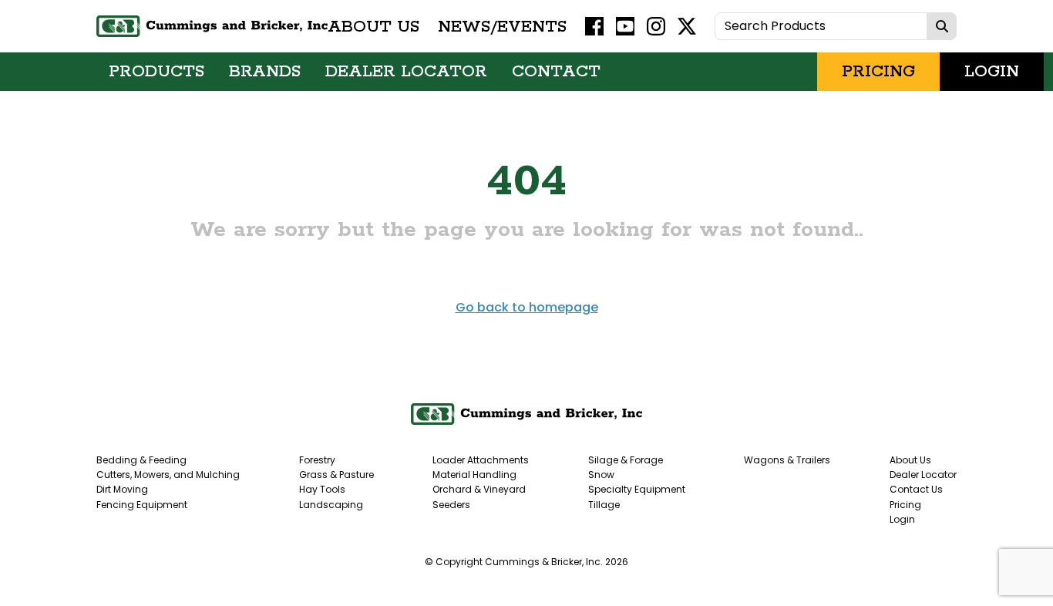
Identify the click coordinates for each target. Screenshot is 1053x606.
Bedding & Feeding (141, 459)
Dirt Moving (122, 489)
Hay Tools (322, 489)
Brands (265, 71)
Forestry (317, 459)
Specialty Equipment (636, 489)
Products (156, 71)
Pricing (878, 71)
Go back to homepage (527, 307)
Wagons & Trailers (787, 459)
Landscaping (331, 504)
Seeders (451, 504)
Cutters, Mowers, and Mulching (168, 474)
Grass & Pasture (336, 474)
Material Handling (474, 474)
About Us (373, 26)
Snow (601, 474)
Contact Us (916, 489)
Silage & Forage (625, 459)
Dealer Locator (406, 71)
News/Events (502, 26)
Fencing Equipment (141, 504)
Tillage (604, 504)
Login (991, 71)
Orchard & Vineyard (479, 489)
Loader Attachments (480, 459)
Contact (556, 71)
